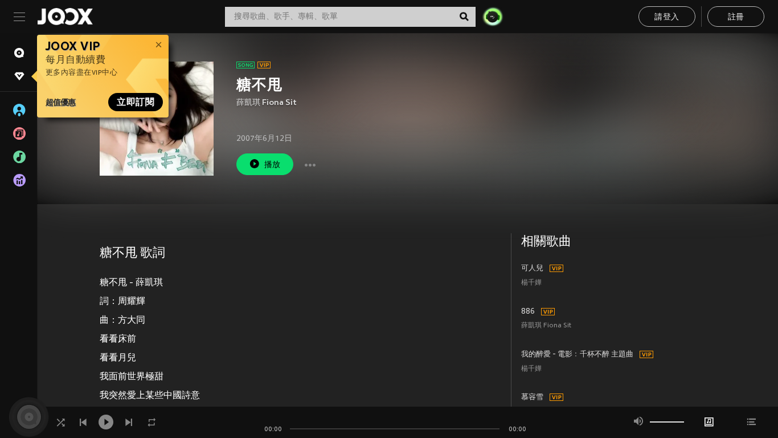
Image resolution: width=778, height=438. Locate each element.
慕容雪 (532, 398)
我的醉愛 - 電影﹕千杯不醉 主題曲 (577, 355)
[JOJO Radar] (492, 16)
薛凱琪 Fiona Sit (266, 103)
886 (528, 312)
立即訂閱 (135, 102)
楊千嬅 (531, 283)
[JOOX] (64, 16)
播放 (272, 165)
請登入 (666, 17)
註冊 (736, 17)
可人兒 (532, 269)
